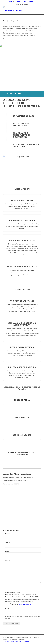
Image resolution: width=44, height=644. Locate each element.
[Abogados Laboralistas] (22, 234)
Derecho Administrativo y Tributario (22, 453)
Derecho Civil (22, 417)
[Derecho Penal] (22, 394)
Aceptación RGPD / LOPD (13, 592)
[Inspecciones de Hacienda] (22, 361)
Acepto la (21, 604)
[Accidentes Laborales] (22, 295)
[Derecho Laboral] (22, 429)
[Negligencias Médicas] (22, 341)
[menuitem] (11, 1)
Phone (7, 608)
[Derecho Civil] (22, 412)
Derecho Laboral (22, 435)
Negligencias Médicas (22, 347)
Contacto (31, 1)
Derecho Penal (22, 400)
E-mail (7, 551)
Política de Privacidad (24, 604)
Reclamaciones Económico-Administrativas (22, 324)
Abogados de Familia (22, 200)
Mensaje (7, 560)
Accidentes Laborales (22, 301)
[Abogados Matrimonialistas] (22, 261)
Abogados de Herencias (22, 220)
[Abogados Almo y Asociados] (18, 10)
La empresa (18, 1)
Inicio (10, 1)
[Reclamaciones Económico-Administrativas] (22, 317)
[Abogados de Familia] (22, 194)
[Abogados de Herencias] (22, 214)
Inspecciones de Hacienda (22, 367)
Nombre (8, 534)
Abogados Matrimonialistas (22, 267)
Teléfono (8, 542)
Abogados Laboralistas (22, 240)
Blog (25, 1)
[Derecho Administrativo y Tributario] (22, 447)
